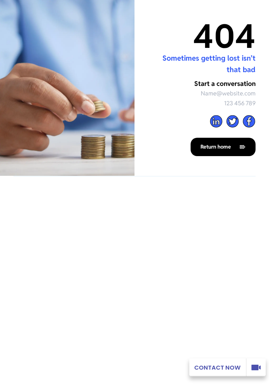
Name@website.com (228, 93)
